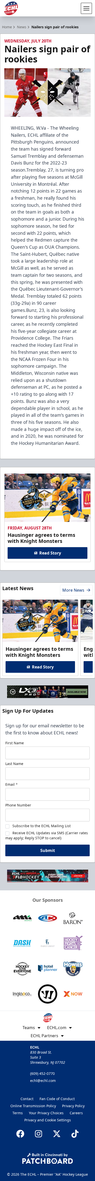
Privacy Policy (73, 1105)
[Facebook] (20, 1134)
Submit (47, 850)
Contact (27, 1098)
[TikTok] (75, 1134)
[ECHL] (11, 8)
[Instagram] (38, 1134)
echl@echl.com (43, 1080)
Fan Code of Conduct (57, 1098)
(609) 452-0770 (42, 1073)
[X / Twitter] (57, 1134)
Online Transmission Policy (33, 1105)
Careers (76, 1112)
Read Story (50, 553)
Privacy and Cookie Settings (47, 1120)
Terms (17, 1112)
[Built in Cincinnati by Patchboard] (47, 1158)
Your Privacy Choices (46, 1112)
